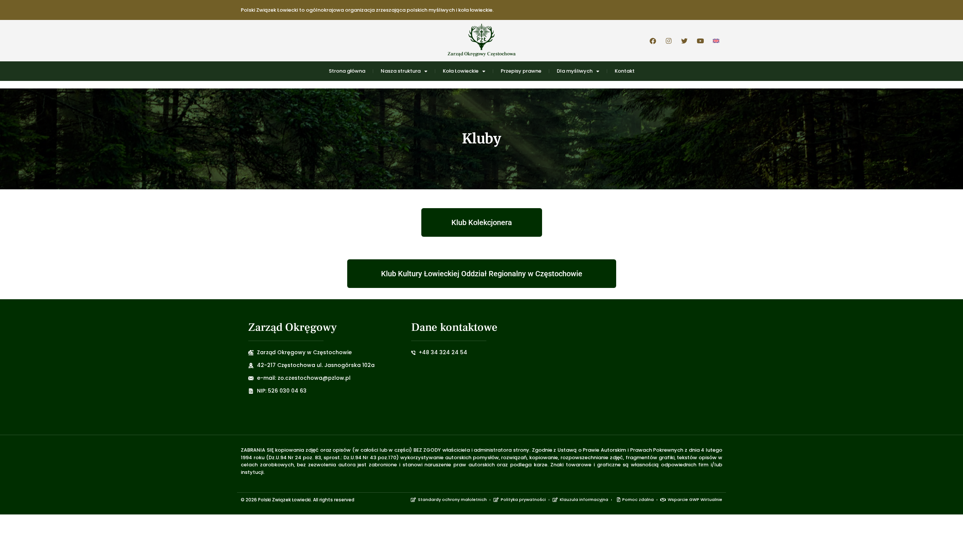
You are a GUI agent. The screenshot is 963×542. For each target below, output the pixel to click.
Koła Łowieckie (460, 71)
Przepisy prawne (521, 71)
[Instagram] (668, 40)
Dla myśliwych (574, 71)
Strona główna (347, 71)
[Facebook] (652, 40)
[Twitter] (684, 40)
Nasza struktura (401, 71)
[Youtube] (700, 40)
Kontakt (625, 71)
